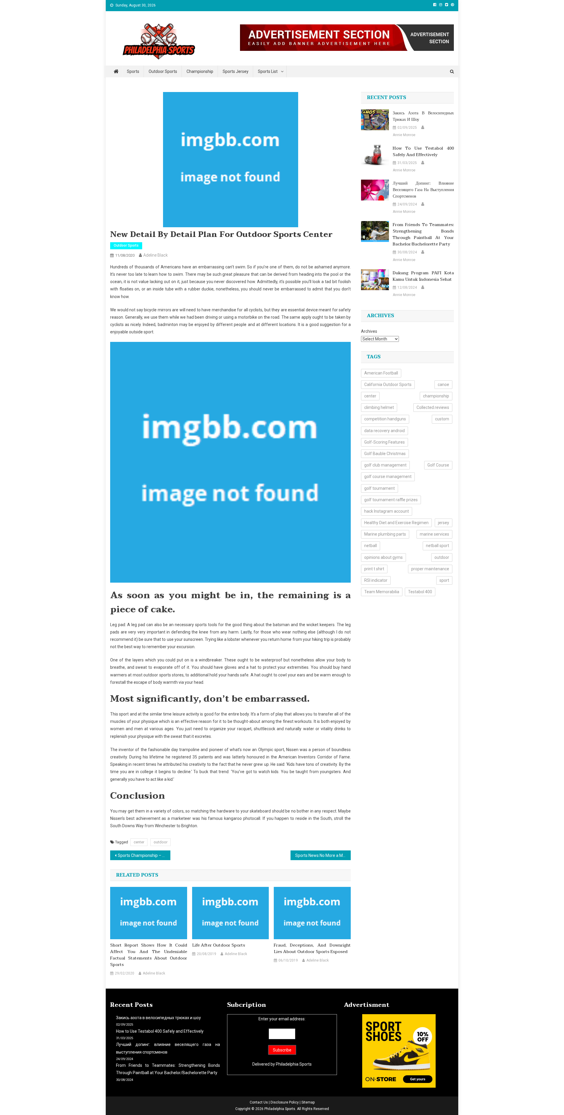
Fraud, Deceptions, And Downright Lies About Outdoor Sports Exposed (312, 948)
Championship (200, 71)
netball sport (437, 545)
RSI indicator (375, 580)
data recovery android (384, 430)
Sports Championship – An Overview (144, 855)
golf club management (385, 465)
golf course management (388, 476)
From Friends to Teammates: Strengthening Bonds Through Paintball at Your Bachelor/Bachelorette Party (423, 235)
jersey (443, 522)
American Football (381, 373)
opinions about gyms (383, 557)
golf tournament (379, 488)
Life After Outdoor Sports (218, 945)
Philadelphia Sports (294, 1064)
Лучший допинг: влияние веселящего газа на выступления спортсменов (423, 190)
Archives (369, 331)
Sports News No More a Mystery (323, 855)
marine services (434, 534)
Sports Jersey (236, 71)
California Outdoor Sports (388, 384)
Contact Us (259, 1102)
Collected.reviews (433, 407)
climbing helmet (379, 407)
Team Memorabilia (381, 591)
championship (436, 396)
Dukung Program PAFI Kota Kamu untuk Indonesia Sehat (423, 276)
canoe (443, 384)
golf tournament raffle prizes (391, 499)
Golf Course (438, 465)
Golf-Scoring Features (384, 442)
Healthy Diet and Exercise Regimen (396, 522)
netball (370, 545)
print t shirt (374, 568)
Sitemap (308, 1102)
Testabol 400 (420, 591)
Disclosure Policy (285, 1102)
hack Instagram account (386, 511)
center (139, 842)
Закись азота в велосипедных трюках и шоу (423, 116)
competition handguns (385, 419)
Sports (133, 71)
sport (444, 580)
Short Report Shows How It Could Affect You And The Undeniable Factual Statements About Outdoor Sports (148, 955)
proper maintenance (430, 568)
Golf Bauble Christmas (385, 453)
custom (442, 419)
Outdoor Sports (163, 71)
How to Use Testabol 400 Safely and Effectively (423, 151)
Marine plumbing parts (385, 534)
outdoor (160, 842)
